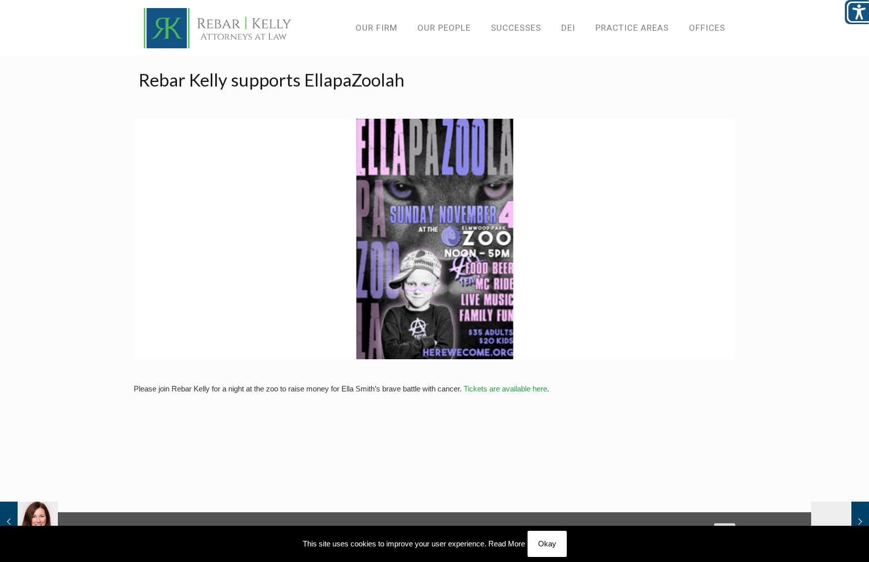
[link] (218, 27)
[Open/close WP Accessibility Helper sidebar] (857, 12)
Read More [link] (506, 543)
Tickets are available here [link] (505, 388)
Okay (547, 543)
